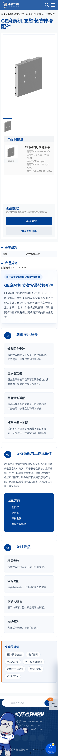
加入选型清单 (29, 230)
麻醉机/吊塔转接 (16, 13)
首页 (3, 13)
